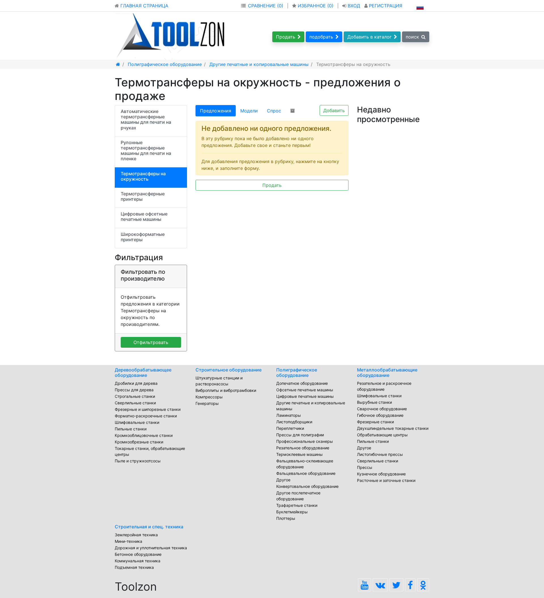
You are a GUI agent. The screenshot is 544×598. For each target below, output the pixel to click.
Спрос (274, 111)
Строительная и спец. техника (149, 526)
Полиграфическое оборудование (296, 372)
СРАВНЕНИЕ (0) (265, 5)
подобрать (321, 37)
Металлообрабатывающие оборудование (387, 372)
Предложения (215, 111)
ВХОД (354, 5)
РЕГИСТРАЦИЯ (384, 5)
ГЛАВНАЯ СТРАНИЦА (143, 5)
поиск (412, 37)
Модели (249, 111)
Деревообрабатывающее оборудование (143, 372)
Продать (285, 37)
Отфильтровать (150, 342)
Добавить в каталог (369, 37)
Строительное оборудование (229, 370)
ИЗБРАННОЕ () (315, 5)
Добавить (334, 110)
